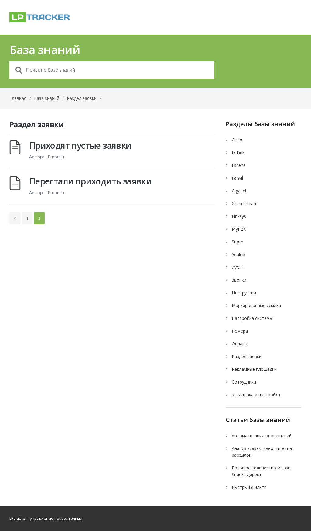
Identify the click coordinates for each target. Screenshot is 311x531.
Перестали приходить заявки (90, 181)
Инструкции (244, 293)
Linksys (239, 216)
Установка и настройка (256, 394)
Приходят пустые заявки (80, 145)
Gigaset (239, 191)
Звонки (239, 280)
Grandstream (245, 203)
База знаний (46, 98)
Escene (239, 165)
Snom (237, 242)
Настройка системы (252, 318)
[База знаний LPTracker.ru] (39, 17)
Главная (17, 98)
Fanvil (237, 178)
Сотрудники (244, 382)
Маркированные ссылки (256, 305)
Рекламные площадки (254, 369)
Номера (240, 331)
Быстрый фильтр (249, 487)
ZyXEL (238, 267)
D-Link (238, 152)
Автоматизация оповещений (262, 435)
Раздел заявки (246, 356)
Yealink (238, 254)
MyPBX (239, 229)
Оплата (239, 344)
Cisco (237, 140)
